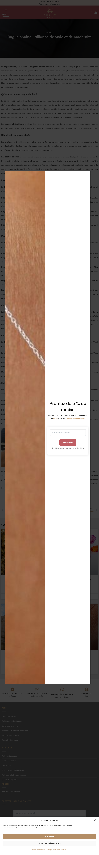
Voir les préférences (49, 843)
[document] (49, 427)
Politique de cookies (38, 850)
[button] (95, 820)
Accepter (50, 836)
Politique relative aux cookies (56, 850)
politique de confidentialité (75, 448)
